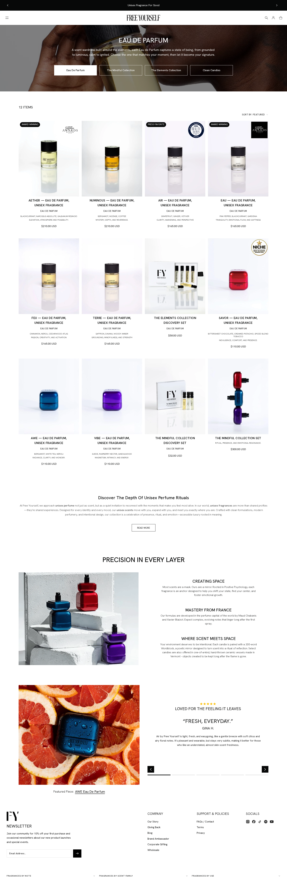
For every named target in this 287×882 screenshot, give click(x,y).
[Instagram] (248, 822)
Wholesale (153, 850)
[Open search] (266, 17)
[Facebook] (254, 822)
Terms (200, 827)
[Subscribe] (77, 853)
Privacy (201, 833)
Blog (149, 833)
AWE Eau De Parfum (90, 791)
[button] (255, 114)
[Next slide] (276, 5)
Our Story (152, 821)
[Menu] (7, 17)
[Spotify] (266, 822)
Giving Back (153, 827)
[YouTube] (272, 822)
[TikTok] (260, 822)
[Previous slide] (7, 5)
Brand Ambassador (158, 838)
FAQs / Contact (205, 821)
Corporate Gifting (157, 844)
